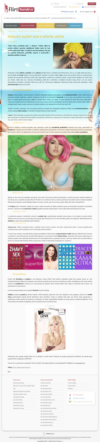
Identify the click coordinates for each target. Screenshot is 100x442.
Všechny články (11, 26)
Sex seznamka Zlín (45, 405)
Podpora (70, 388)
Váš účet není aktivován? (60, 7)
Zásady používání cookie (20, 394)
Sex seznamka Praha (46, 388)
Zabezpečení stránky (18, 397)
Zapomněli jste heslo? (74, 7)
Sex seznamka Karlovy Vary (48, 400)
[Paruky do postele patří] (50, 190)
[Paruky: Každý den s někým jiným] (72, 68)
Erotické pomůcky (45, 26)
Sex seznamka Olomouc (47, 422)
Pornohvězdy (75, 26)
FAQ (14, 388)
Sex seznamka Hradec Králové (48, 419)
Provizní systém (72, 383)
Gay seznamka (72, 386)
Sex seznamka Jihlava (46, 402)
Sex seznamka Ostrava (46, 394)
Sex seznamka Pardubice (47, 414)
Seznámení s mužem (18, 408)
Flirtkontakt (12, 31)
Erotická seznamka (46, 383)
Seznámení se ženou (18, 405)
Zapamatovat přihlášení (90, 7)
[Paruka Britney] (50, 329)
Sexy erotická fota (18, 400)
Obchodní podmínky (18, 383)
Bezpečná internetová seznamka (21, 391)
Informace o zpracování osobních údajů (23, 386)
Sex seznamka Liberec (46, 411)
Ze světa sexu (61, 26)
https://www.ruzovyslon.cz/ (21, 367)
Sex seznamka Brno (46, 397)
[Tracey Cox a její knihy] (50, 269)
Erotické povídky (27, 26)
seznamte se (80, 363)
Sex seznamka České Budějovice (49, 417)
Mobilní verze (50, 434)
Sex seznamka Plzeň (46, 391)
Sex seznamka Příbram (47, 425)
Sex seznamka (44, 386)
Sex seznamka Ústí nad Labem (48, 408)
